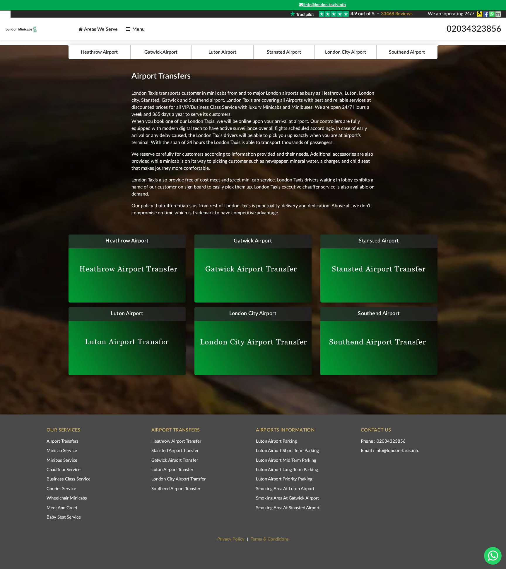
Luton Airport (222, 52)
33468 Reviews (397, 13)
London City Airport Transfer (178, 479)
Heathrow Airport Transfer (176, 441)
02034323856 (474, 29)
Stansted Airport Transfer (175, 451)
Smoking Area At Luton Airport (285, 489)
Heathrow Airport (99, 52)
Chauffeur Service (64, 470)
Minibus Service (62, 460)
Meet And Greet (62, 508)
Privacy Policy (231, 539)
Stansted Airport (284, 52)
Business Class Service (68, 479)
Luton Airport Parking (276, 441)
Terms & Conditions (270, 539)
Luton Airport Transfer (172, 470)
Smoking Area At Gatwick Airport (287, 498)
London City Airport (345, 52)
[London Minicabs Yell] (479, 14)
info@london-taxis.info (324, 5)
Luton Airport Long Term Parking (287, 470)
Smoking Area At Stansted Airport (287, 508)
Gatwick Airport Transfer (174, 460)
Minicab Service (62, 451)
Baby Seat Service (64, 517)
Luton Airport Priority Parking (284, 479)
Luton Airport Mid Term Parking (286, 460)
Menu (138, 29)
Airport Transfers (62, 441)
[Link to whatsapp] (491, 14)
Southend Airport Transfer (175, 489)
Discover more (123, 268)
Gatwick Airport (160, 52)
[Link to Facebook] (485, 14)
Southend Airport (407, 52)
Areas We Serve (100, 29)
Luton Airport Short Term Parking (287, 451)
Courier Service (61, 489)
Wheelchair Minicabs (67, 498)
